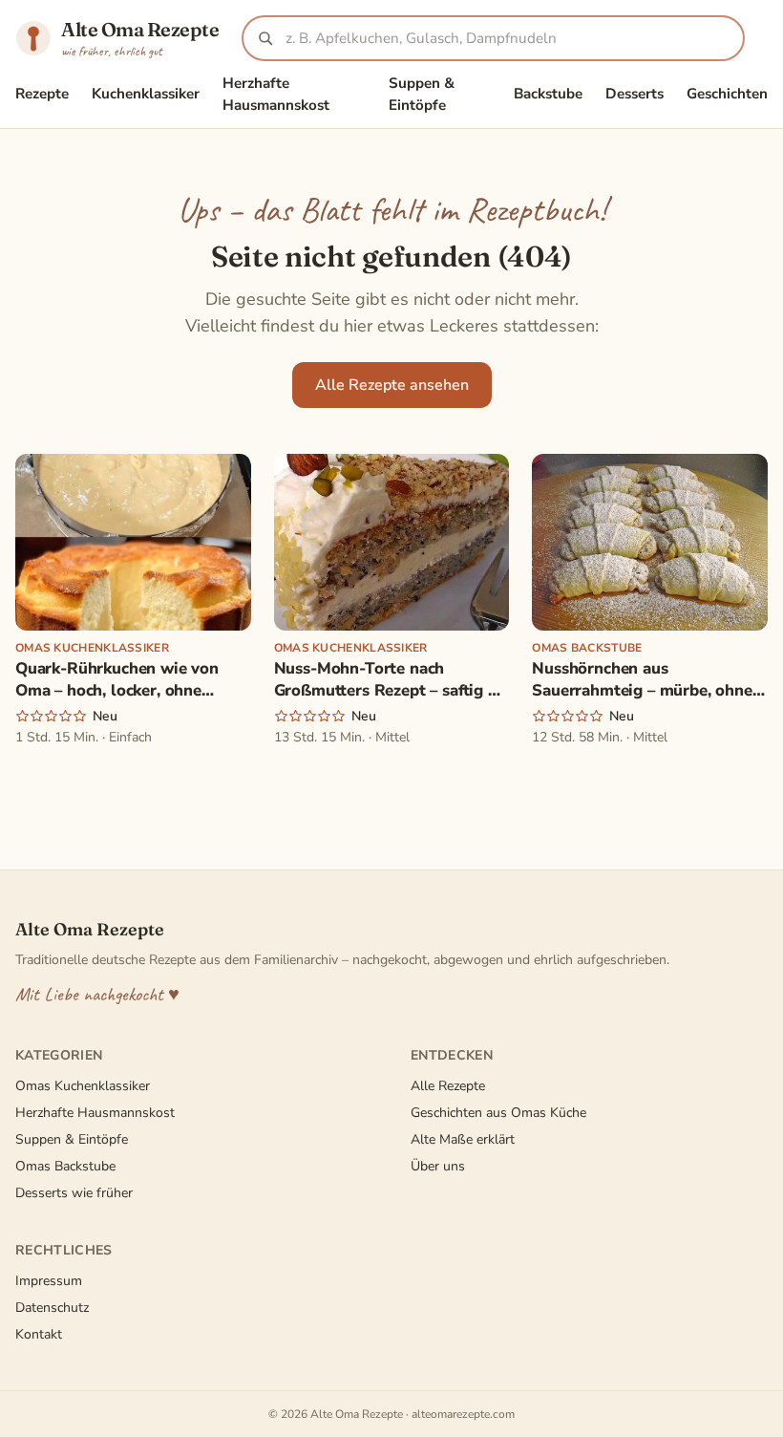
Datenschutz (52, 1307)
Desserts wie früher (74, 1193)
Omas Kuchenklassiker (82, 1086)
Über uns (438, 1166)
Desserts (634, 93)
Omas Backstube (65, 1166)
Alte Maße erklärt (463, 1139)
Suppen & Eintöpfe (422, 94)
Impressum (48, 1281)
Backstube (548, 93)
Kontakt (38, 1334)
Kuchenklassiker (146, 93)
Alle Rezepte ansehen (392, 385)
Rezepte (42, 93)
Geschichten (727, 93)
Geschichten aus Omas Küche (498, 1113)
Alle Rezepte (448, 1086)
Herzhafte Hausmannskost (275, 94)
